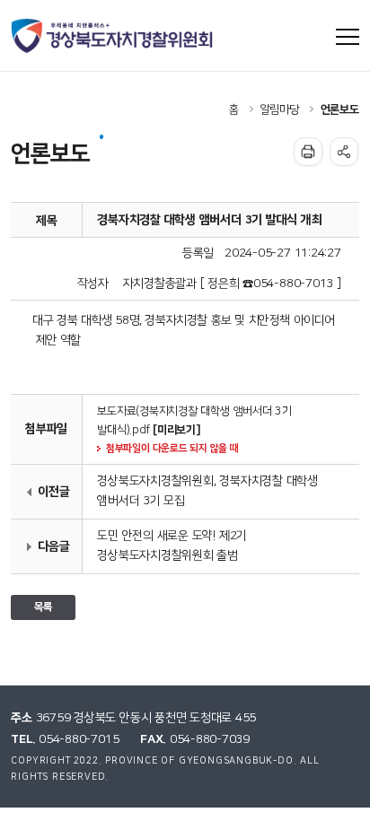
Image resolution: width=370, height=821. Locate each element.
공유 (344, 151)
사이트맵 (347, 36)
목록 (43, 607)
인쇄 (308, 151)
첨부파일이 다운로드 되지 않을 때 (172, 448)
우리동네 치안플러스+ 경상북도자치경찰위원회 (113, 36)
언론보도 (340, 109)
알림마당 (279, 109)
